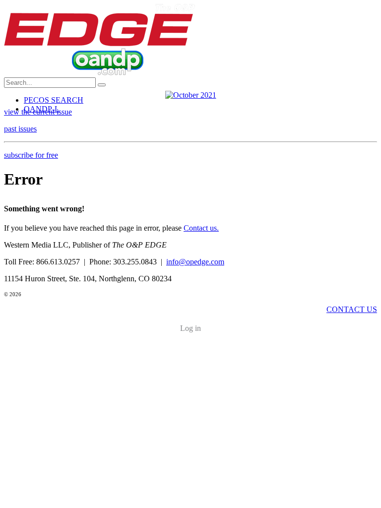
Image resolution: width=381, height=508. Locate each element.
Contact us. (201, 228)
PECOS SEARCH (53, 100)
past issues (20, 129)
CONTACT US (351, 309)
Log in (190, 328)
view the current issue (38, 112)
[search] (102, 84)
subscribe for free (31, 155)
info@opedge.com (195, 261)
